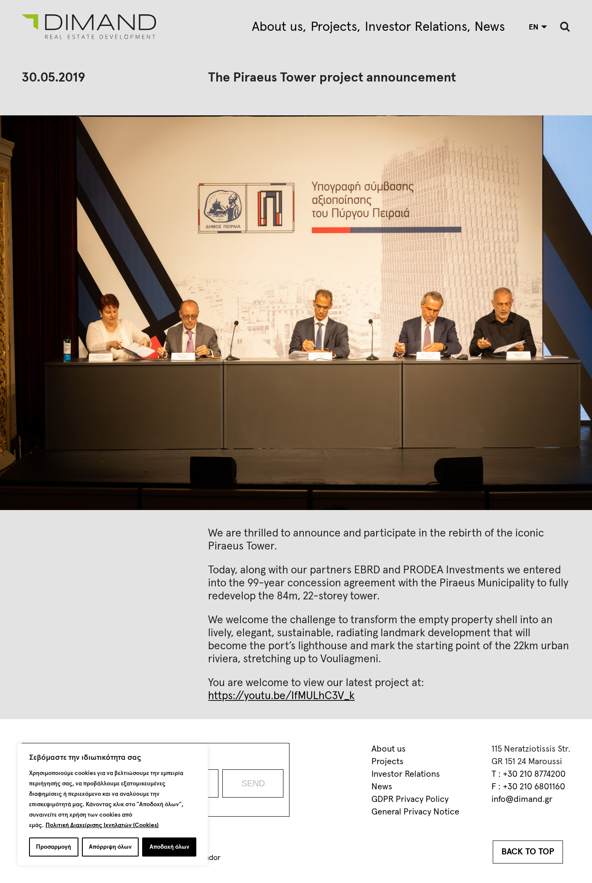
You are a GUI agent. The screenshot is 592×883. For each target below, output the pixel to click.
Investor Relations (416, 26)
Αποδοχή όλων (169, 847)
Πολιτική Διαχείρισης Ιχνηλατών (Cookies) (102, 825)
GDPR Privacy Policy (410, 799)
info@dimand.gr (522, 799)
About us (277, 26)
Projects (334, 26)
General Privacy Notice (415, 812)
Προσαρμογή (53, 847)
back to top (527, 851)
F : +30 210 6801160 (528, 786)
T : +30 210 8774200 (528, 774)
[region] (112, 804)
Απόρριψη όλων (110, 847)
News (490, 26)
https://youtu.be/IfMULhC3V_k (281, 695)
